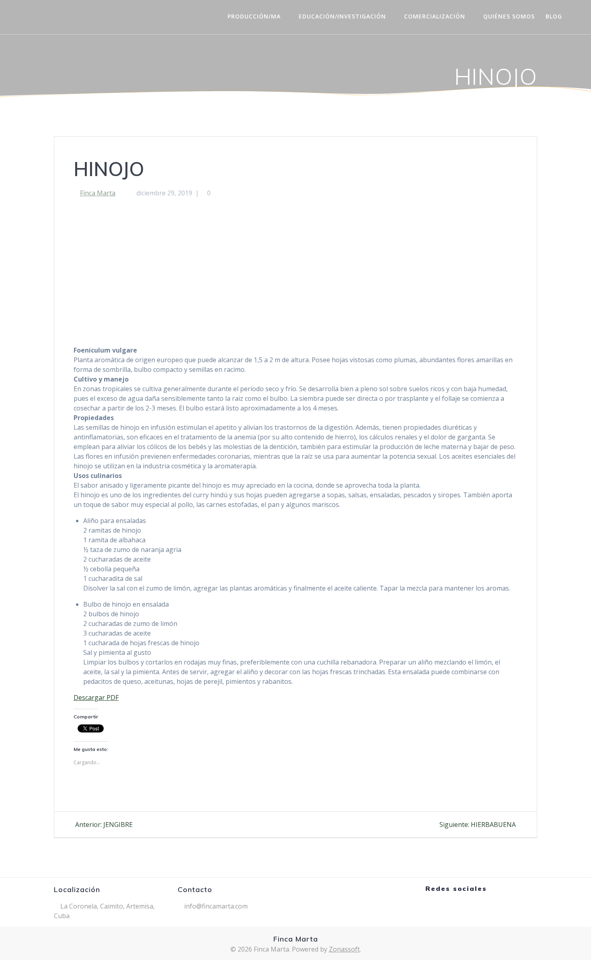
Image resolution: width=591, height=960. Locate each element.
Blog (554, 16)
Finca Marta (97, 193)
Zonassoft (344, 949)
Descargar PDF (96, 697)
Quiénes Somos (509, 16)
